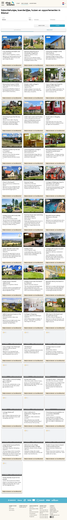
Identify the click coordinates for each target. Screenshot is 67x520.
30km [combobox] (30, 19)
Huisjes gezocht (22, 507)
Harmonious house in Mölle (11, 84)
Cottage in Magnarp (30, 314)
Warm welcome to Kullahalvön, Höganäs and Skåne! (32, 414)
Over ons (31, 507)
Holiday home (28, 249)
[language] (64, 3)
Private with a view (29, 379)
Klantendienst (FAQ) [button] (33, 508)
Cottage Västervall (8, 412)
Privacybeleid (32, 513)
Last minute (11, 510)
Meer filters (41, 25)
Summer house (28, 182)
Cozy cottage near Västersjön (11, 347)
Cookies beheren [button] (33, 515)
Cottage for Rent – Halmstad (54, 379)
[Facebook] (51, 517)
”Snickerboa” (28, 347)
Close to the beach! (8, 182)
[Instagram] (53, 517)
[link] (44, 508)
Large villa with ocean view (11, 249)
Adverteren (33, 3)
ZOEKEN (57, 25)
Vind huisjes (24, 3)
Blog (30, 510)
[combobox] (14, 20)
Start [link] (18, 3)
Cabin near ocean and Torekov (33, 117)
